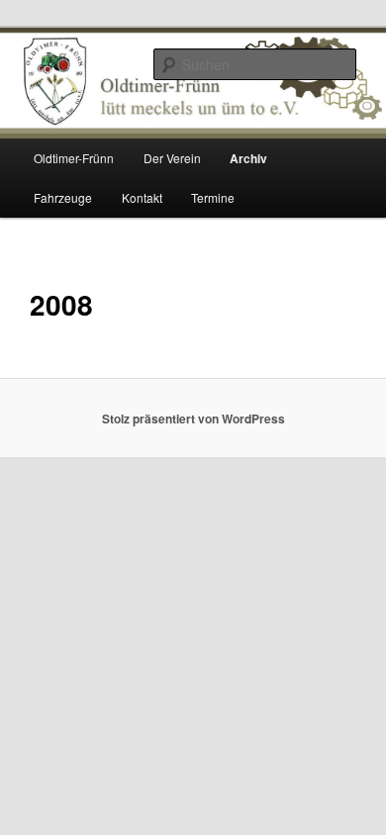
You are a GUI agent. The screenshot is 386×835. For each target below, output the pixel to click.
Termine (213, 197)
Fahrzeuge (63, 197)
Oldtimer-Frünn (74, 157)
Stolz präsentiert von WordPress (193, 418)
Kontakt (142, 197)
